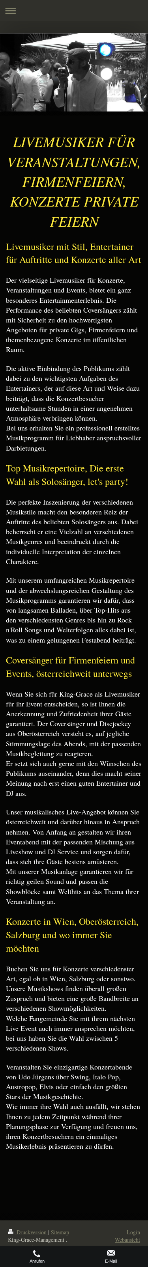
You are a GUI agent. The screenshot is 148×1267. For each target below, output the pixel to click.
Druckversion (31, 1232)
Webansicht (127, 1239)
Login (133, 1232)
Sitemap (60, 1232)
